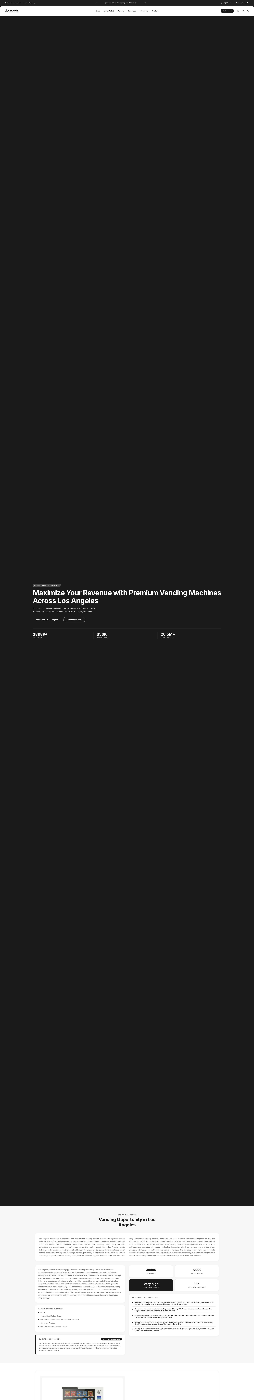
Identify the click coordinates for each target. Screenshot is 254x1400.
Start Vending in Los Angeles (47, 620)
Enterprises (17, 2)
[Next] (145, 3)
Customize (8, 2)
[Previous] (96, 3)
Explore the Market (74, 620)
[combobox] (226, 3)
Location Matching (29, 2)
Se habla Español (242, 3)
